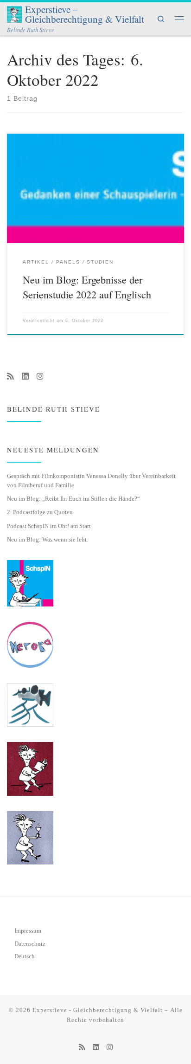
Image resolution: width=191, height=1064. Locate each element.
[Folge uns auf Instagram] (40, 377)
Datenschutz (29, 944)
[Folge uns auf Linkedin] (25, 377)
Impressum (27, 931)
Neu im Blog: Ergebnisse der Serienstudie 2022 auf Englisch (87, 286)
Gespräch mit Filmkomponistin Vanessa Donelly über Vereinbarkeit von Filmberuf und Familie (91, 480)
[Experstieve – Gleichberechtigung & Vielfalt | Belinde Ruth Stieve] (14, 12)
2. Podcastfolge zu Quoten (40, 512)
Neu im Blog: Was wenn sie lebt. (47, 539)
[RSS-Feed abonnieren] (10, 377)
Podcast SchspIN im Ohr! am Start (49, 525)
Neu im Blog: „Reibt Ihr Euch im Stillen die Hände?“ (73, 498)
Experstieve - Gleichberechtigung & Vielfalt (97, 1009)
